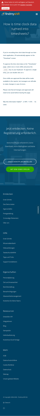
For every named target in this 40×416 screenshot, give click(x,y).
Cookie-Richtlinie (8, 365)
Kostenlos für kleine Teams (12, 301)
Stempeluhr (7, 330)
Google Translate (26, 5)
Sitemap (6, 374)
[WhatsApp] (4, 408)
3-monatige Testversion (10, 218)
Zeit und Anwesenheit (10, 282)
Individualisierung (9, 335)
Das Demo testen (8, 204)
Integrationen (7, 321)
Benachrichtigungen (9, 291)
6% (31, 102)
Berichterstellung (8, 287)
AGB (4, 356)
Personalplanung (8, 278)
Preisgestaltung (8, 213)
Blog (4, 326)
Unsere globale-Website (11, 379)
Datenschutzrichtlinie (10, 360)
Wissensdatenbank (9, 243)
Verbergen (5, 8)
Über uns (6, 223)
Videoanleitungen (9, 248)
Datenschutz (7, 369)
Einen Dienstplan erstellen (20, 162)
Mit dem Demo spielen (20, 169)
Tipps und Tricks (8, 257)
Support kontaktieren (10, 262)
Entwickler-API (8, 317)
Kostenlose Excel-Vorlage (11, 340)
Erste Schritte (7, 200)
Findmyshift (6, 391)
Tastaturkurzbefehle (9, 252)
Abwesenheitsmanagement (12, 296)
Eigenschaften (7, 209)
